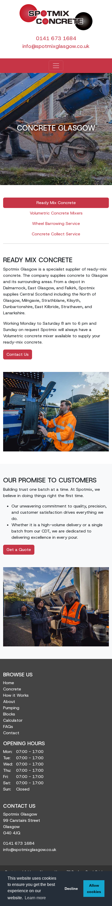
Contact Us (18, 354)
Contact (11, 733)
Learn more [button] (35, 898)
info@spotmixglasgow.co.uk (56, 46)
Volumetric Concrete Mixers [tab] (56, 213)
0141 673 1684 (56, 38)
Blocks (9, 714)
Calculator (13, 720)
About (9, 701)
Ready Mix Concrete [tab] (56, 202)
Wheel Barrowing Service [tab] (56, 223)
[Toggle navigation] (56, 65)
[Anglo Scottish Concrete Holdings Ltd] (56, 17)
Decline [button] (71, 888)
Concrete (12, 689)
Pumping (11, 708)
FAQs (8, 726)
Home (8, 682)
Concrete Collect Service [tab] (56, 234)
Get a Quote (19, 549)
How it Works (16, 695)
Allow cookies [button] (94, 888)
